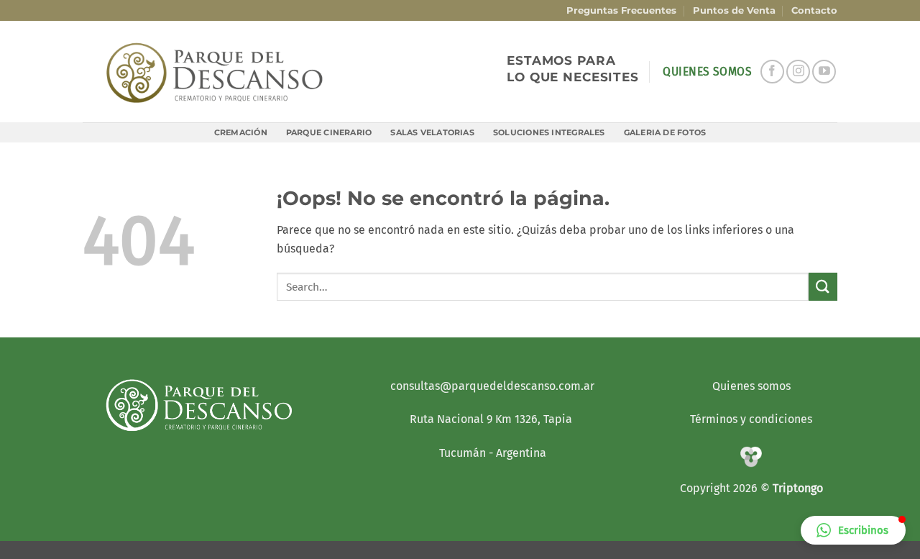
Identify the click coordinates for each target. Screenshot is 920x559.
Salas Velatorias (432, 132)
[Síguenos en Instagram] (798, 71)
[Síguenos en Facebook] (772, 71)
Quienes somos (751, 386)
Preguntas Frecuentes (621, 10)
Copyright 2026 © (726, 488)
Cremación (240, 132)
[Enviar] (823, 287)
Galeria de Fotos (665, 132)
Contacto (814, 10)
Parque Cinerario (329, 132)
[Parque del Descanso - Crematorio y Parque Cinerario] (215, 71)
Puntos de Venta (734, 10)
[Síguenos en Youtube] (824, 71)
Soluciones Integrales (549, 132)
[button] (853, 530)
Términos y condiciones (751, 419)
